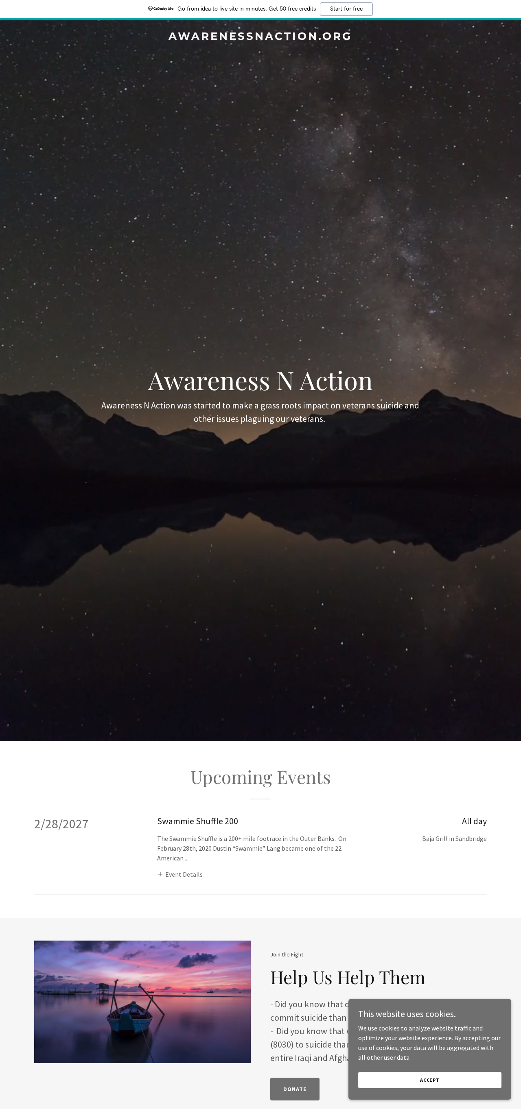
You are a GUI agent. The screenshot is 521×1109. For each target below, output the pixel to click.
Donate (294, 1089)
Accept (430, 1080)
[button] (180, 873)
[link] (261, 37)
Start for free (346, 9)
